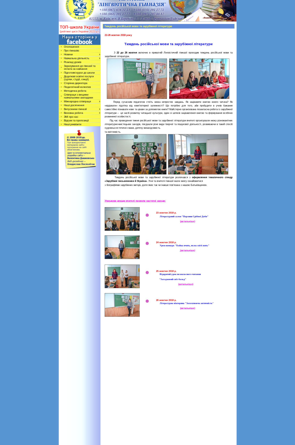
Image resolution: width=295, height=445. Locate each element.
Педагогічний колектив (77, 87)
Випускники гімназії (75, 109)
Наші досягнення (74, 105)
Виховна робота (73, 112)
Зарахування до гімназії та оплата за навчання (79, 67)
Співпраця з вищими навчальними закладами (78, 96)
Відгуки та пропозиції (76, 120)
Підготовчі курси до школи (79, 72)
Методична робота (75, 90)
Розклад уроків (72, 62)
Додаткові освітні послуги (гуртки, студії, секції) (79, 78)
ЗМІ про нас (71, 116)
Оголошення (71, 46)
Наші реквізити (72, 124)
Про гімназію (71, 50)
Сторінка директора (75, 83)
